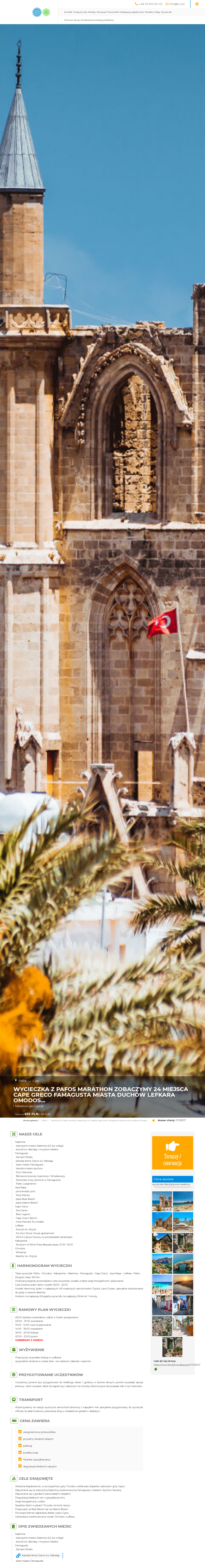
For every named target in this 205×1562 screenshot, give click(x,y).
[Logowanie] (197, 4)
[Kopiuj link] (156, 1369)
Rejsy (157, 12)
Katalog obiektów (104, 20)
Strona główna (30, 1120)
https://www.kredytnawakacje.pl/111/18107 (177, 1364)
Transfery (149, 12)
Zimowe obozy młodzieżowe (79, 20)
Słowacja (101, 12)
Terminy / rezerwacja (172, 1159)
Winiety (92, 12)
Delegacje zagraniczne (132, 12)
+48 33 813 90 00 (150, 4)
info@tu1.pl (177, 4)
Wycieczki (166, 12)
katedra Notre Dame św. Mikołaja (40, 1555)
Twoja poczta (80, 12)
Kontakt (68, 12)
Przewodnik (113, 12)
